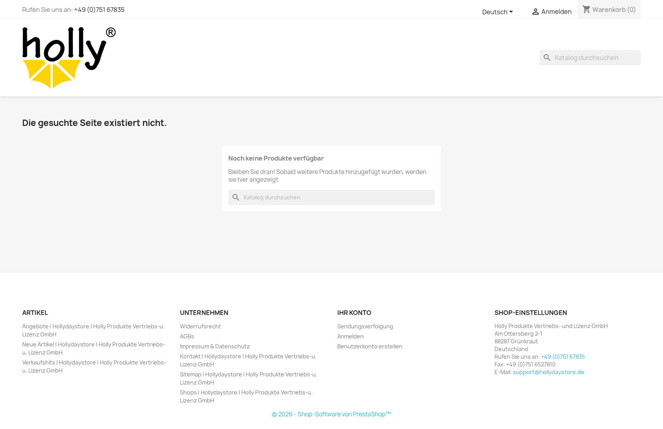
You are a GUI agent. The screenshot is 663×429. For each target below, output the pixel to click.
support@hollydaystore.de (548, 372)
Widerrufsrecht (200, 326)
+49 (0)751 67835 (99, 9)
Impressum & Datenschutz (215, 346)
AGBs (187, 336)
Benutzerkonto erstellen (369, 346)
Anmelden (350, 336)
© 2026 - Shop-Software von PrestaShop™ (331, 414)
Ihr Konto (354, 312)
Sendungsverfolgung (365, 326)
